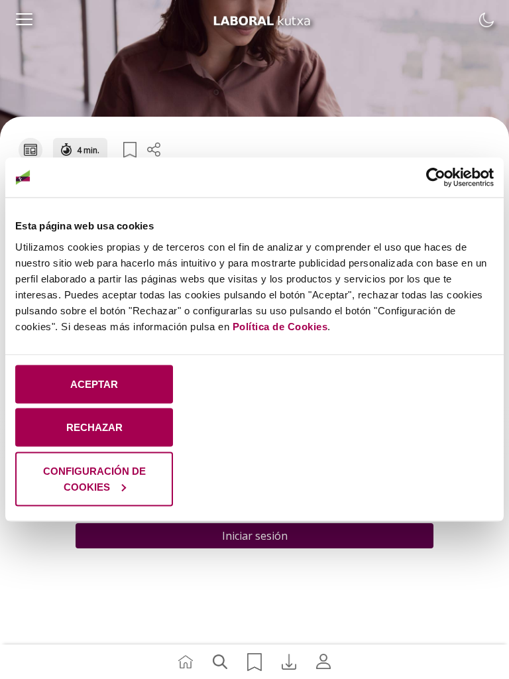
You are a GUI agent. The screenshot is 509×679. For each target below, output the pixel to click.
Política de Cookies (280, 326)
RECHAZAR (94, 427)
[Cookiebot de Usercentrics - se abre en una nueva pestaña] (436, 178)
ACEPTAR (94, 383)
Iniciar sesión (255, 535)
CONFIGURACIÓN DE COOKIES (94, 478)
